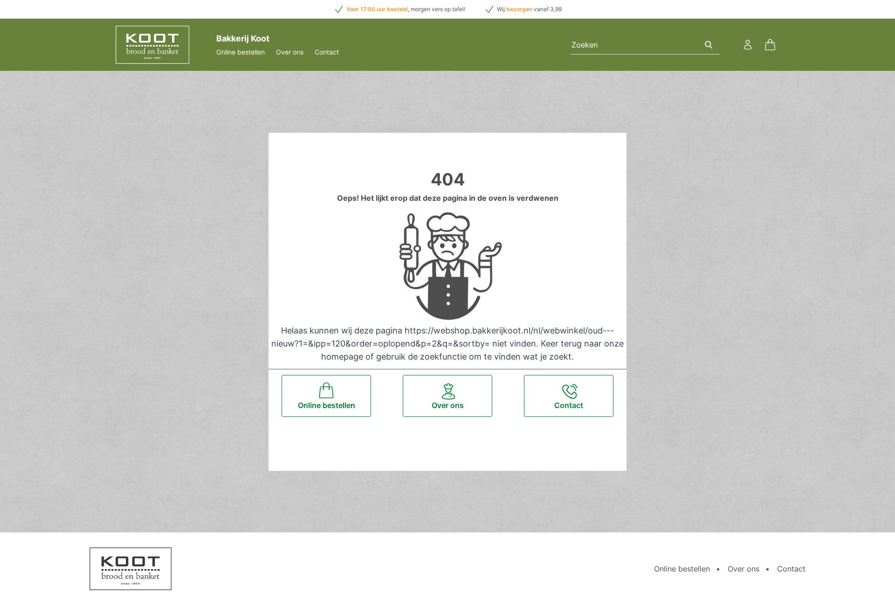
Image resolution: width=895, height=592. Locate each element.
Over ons (289, 52)
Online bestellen (240, 52)
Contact (327, 52)
